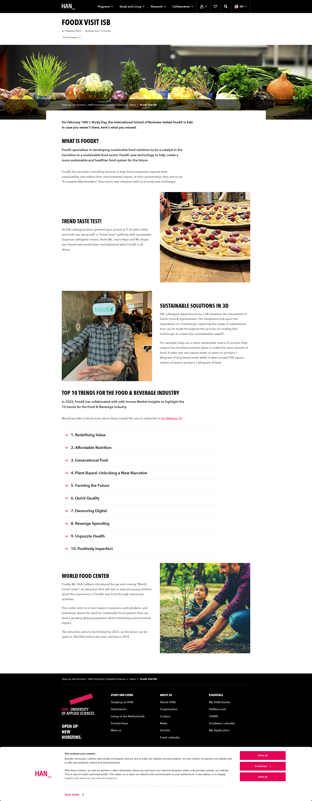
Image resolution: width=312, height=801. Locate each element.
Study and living (122, 695)
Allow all (263, 755)
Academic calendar (222, 723)
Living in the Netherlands (128, 716)
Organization (168, 709)
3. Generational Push (89, 460)
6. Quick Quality (85, 498)
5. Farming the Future (90, 485)
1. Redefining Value (88, 435)
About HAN (168, 702)
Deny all (262, 776)
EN (241, 6)
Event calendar (170, 737)
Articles (165, 730)
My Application (219, 730)
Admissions (118, 709)
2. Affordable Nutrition (91, 447)
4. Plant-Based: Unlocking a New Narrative (109, 473)
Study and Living (130, 6)
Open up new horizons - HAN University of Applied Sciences (94, 104)
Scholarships (119, 723)
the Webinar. (169, 418)
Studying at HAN (122, 702)
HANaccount (217, 709)
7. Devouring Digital (89, 510)
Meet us (116, 730)
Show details (72, 794)
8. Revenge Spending (90, 523)
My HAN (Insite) (219, 702)
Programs (104, 6)
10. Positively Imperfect (92, 548)
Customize (261, 766)
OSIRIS (213, 716)
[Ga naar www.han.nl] (68, 6)
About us (166, 695)
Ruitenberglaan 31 (72, 37)
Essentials (216, 695)
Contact (165, 716)
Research (157, 6)
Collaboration (181, 6)
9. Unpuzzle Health (88, 536)
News (133, 104)
